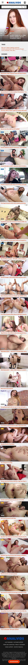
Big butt (3, 47)
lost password (9, 642)
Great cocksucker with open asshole (10, 629)
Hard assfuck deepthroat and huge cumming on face (13, 592)
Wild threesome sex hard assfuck (9, 573)
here (6, 655)
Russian (12, 31)
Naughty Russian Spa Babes (7, 444)
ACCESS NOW (14, 661)
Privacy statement (20, 644)
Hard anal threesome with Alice (8, 518)
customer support (18, 642)
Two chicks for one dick (6, 462)
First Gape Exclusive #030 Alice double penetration (13, 203)
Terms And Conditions (9, 644)
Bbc (14, 50)
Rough (22, 49)
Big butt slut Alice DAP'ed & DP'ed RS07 (10, 129)
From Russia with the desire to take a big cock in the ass (14, 425)
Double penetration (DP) (8, 49)
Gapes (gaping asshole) (12, 47)
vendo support (9, 647)
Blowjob (17, 49)
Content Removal (18, 647)
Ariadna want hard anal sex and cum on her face (12, 499)
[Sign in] (25, 2)
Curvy (3, 50)
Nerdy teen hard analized (7, 388)
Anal (11, 50)
